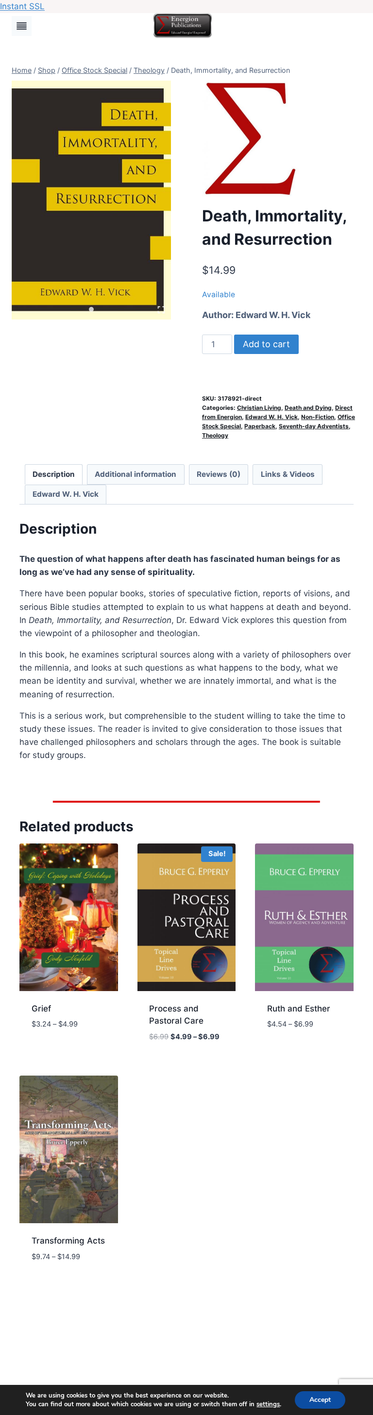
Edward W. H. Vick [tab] (66, 494)
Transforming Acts (68, 1241)
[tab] (91, 309)
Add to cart (266, 344)
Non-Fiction (317, 417)
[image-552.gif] (91, 200)
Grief (41, 1008)
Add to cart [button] (56, 1053)
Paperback (259, 426)
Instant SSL (22, 6)
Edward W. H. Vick (273, 315)
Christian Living (259, 407)
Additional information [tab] (135, 474)
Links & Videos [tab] (288, 474)
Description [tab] (54, 474)
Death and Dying (308, 407)
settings (268, 1404)
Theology (215, 435)
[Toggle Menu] (22, 26)
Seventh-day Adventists (314, 426)
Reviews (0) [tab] (218, 474)
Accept (320, 1399)
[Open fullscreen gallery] (161, 310)
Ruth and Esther (298, 1008)
